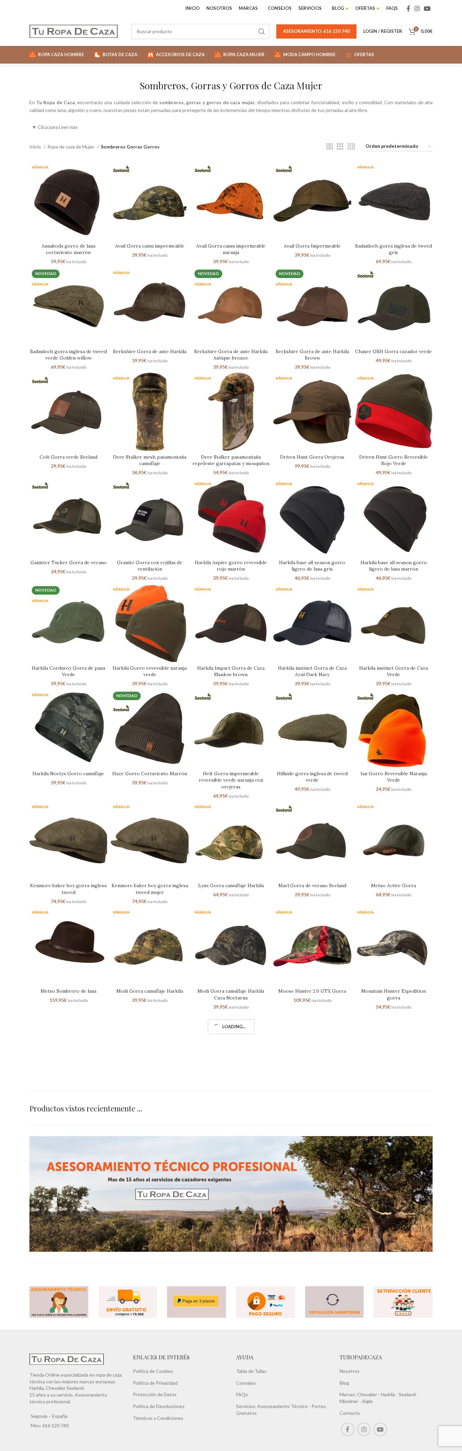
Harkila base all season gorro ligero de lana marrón (394, 565)
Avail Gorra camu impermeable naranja (230, 249)
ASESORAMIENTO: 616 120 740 (316, 31)
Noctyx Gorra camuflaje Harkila (149, 1096)
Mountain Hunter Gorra (68, 1096)
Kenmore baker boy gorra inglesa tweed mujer (150, 888)
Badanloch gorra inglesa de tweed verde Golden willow (68, 354)
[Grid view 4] (351, 146)
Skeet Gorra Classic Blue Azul (393, 1196)
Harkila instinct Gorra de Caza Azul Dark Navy (312, 671)
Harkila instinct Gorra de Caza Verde (393, 671)
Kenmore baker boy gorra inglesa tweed (68, 888)
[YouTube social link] (427, 8)
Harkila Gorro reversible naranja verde (150, 671)
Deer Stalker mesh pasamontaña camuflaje (149, 460)
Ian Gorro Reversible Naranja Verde (394, 776)
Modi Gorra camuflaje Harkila (149, 991)
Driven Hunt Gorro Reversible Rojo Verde (393, 460)
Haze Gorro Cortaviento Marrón (149, 773)
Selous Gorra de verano (150, 1196)
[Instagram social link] (417, 8)
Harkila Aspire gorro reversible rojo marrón (231, 565)
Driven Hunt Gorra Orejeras (312, 457)
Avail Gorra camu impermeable (149, 246)
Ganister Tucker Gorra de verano (68, 562)
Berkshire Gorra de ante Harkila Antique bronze (231, 354)
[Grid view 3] (340, 146)
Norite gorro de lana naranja (393, 1096)
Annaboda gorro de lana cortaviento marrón (68, 249)
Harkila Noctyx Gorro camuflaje (68, 773)
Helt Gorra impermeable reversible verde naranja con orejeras (231, 780)
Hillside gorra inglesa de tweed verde (312, 776)
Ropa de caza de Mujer (71, 146)
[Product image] (68, 200)
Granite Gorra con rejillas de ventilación (149, 565)
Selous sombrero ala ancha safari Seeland (231, 1199)
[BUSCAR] (262, 31)
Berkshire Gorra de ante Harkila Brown (312, 354)
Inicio (35, 146)
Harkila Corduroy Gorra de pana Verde (68, 671)
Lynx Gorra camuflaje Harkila (231, 885)
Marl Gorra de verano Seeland (312, 885)
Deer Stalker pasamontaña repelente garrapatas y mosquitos (231, 460)
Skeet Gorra (312, 1196)
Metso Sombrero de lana (68, 991)
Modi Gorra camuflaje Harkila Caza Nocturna (231, 994)
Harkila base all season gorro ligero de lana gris (312, 565)
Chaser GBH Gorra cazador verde (393, 351)
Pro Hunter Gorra (68, 1196)
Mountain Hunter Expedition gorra (393, 994)
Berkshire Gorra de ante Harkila (149, 351)
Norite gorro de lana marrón (312, 1096)
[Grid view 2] (329, 146)
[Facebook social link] (408, 8)
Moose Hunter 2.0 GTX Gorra (312, 991)
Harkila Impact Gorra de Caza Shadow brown (230, 671)
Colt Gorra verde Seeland (68, 457)
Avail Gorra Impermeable (312, 246)
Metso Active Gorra (393, 885)
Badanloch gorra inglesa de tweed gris (393, 249)
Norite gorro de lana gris (231, 1096)
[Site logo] (73, 30)
